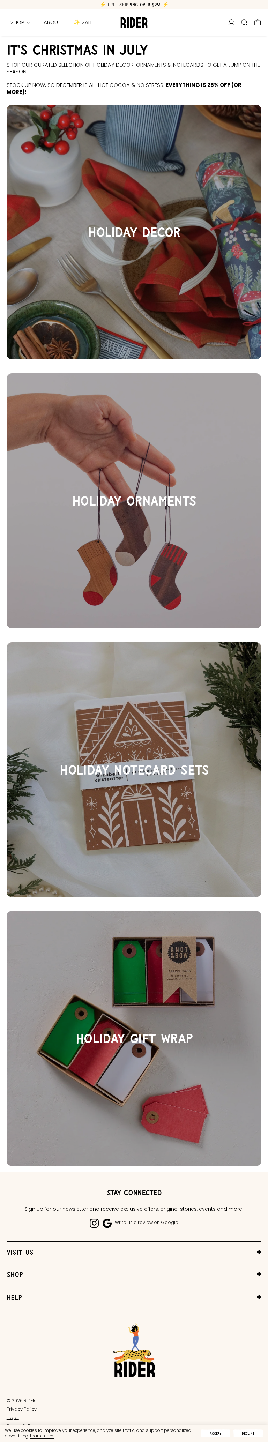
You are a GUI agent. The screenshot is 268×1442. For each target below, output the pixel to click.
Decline (248, 1433)
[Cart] (258, 22)
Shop (15, 1274)
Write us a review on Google (146, 1222)
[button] (244, 22)
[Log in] (232, 22)
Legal (13, 1417)
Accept (215, 1433)
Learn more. (42, 1436)
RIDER (30, 1401)
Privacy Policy (22, 1409)
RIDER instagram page (94, 1223)
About (52, 22)
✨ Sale (83, 22)
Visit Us (20, 1252)
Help (14, 1297)
